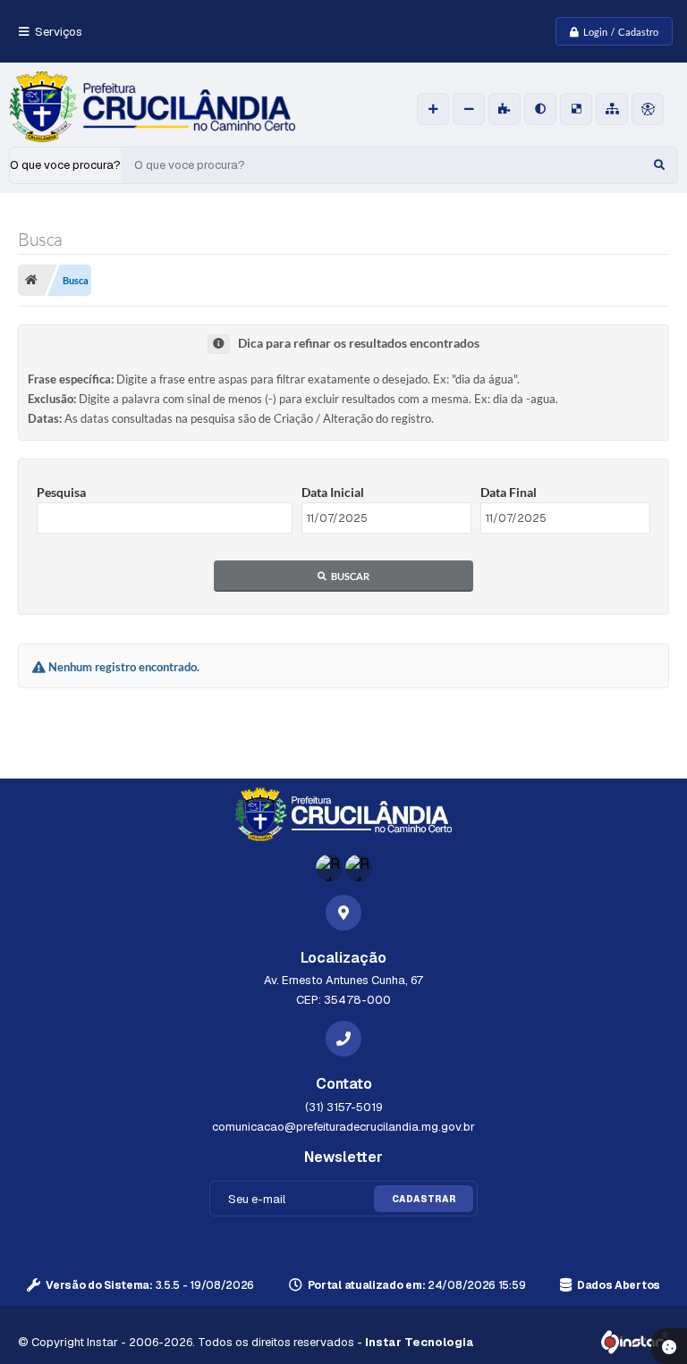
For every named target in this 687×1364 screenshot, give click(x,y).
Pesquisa (61, 492)
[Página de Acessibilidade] (648, 109)
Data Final (508, 492)
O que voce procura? (65, 165)
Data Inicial (332, 492)
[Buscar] (659, 165)
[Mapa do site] (612, 109)
